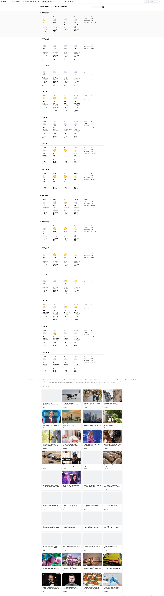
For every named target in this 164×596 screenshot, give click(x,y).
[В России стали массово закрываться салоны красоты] (71, 440)
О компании (6, 595)
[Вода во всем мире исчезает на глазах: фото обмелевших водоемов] (51, 460)
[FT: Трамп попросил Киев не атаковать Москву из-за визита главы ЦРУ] (51, 419)
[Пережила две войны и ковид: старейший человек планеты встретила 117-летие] (92, 460)
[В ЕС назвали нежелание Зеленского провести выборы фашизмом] (71, 583)
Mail (2, 595)
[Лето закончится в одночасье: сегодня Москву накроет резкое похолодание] (92, 419)
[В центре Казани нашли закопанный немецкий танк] (112, 399)
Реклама (10, 595)
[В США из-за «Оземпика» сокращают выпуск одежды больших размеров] (112, 501)
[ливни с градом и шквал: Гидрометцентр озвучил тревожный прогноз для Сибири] (112, 542)
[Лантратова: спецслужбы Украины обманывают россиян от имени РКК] (112, 480)
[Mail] (2, 1)
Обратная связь (146, 595)
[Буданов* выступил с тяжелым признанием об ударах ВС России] (51, 542)
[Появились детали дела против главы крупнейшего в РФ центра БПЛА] (92, 562)
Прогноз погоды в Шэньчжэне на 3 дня (36, 379)
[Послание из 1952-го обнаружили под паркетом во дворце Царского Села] (51, 399)
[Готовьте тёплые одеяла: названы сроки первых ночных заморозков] (92, 480)
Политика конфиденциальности (124, 595)
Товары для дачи (133, 379)
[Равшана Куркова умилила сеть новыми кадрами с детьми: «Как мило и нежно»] (51, 501)
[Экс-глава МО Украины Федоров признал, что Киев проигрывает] (51, 480)
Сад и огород (124, 379)
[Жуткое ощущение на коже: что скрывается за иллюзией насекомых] (92, 542)
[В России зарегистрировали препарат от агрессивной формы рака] (112, 583)
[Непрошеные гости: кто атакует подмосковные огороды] (71, 521)
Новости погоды (115, 379)
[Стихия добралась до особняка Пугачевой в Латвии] (92, 440)
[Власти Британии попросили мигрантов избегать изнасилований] (71, 419)
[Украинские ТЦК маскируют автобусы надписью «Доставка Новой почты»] (92, 501)
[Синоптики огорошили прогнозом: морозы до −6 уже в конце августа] (71, 460)
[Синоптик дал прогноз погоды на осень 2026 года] (92, 399)
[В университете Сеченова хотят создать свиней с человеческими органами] (112, 460)
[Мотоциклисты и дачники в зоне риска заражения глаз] (71, 542)
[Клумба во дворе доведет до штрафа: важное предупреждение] (112, 419)
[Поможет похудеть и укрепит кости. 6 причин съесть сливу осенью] (51, 562)
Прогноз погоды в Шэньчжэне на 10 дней (99, 379)
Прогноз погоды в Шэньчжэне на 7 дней (77, 379)
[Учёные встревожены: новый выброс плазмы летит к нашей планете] (92, 521)
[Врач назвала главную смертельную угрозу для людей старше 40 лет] (51, 521)
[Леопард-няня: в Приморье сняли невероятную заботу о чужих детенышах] (112, 521)
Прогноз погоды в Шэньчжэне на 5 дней (56, 379)
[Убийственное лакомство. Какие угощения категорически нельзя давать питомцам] (112, 440)
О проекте (115, 595)
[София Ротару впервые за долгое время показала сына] (71, 480)
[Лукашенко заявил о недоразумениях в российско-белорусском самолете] (71, 399)
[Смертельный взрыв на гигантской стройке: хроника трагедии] (112, 562)
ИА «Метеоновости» (159, 595)
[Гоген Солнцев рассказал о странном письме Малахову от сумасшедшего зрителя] (71, 501)
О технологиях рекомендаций (136, 595)
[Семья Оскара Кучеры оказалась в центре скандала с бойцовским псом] (51, 583)
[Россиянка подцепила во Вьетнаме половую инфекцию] (51, 440)
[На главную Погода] (6, 1)
